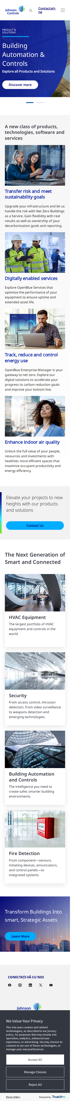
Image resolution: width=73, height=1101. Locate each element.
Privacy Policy (13, 1096)
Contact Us (35, 525)
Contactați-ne (47, 10)
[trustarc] (59, 1097)
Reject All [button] (35, 1085)
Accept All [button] (35, 1060)
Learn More (20, 936)
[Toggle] (62, 10)
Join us (49, 84)
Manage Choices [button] (35, 1072)
